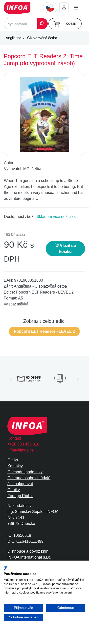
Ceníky (13, 490)
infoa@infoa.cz (20, 450)
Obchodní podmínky (25, 472)
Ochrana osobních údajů (28, 478)
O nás (12, 460)
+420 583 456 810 (23, 444)
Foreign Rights (20, 496)
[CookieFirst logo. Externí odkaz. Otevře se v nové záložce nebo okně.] (5, 568)
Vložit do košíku (67, 248)
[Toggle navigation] (76, 7)
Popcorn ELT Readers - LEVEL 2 (44, 331)
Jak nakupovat (20, 484)
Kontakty (15, 466)
